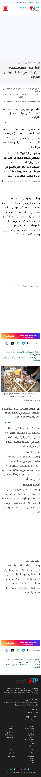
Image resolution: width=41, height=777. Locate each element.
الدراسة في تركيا (10, 737)
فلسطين (31, 760)
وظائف (13, 726)
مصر (32, 762)
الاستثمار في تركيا (10, 730)
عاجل (32, 743)
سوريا (32, 752)
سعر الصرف (11, 728)
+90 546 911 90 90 (33, 712)
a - (5, 123)
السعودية (31, 756)
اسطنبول (31, 730)
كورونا (32, 737)
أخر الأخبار (28, 63)
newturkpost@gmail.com (30, 720)
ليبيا (33, 765)
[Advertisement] (20, 37)
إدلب (32, 754)
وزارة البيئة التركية (22, 286)
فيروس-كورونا (29, 739)
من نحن (12, 752)
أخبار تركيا (31, 286)
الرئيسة (12, 749)
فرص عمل (31, 733)
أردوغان (31, 746)
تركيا (37, 286)
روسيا (32, 758)
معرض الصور (11, 756)
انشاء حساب (21, 2)
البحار (13, 286)
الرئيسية (37, 63)
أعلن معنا (12, 754)
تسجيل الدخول (33, 2)
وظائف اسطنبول (29, 728)
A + (9, 123)
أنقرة (32, 741)
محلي (20, 63)
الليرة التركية (30, 735)
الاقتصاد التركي (11, 733)
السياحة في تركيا (10, 735)
